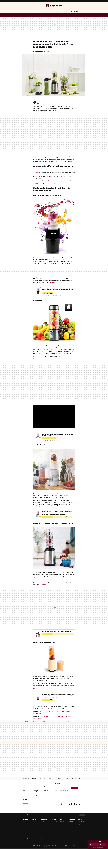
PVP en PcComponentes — (49, 438)
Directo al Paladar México (54, 837)
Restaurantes (47, 794)
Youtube (69, 804)
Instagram (72, 804)
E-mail (48, 51)
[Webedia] (83, 1)
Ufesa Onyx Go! (38, 172)
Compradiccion (72, 824)
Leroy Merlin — (58, 516)
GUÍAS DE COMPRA (56, 11)
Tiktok (79, 804)
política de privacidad (70, 790)
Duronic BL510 (38, 169)
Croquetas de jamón (61, 778)
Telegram (77, 11)
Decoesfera (71, 823)
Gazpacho (40, 778)
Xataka (24, 821)
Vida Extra (34, 823)
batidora (45, 721)
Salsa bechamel (77, 778)
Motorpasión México (62, 837)
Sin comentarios (38, 51)
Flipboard (46, 51)
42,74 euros (43, 584)
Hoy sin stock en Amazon (61, 438)
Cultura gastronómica (47, 791)
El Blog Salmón (81, 821)
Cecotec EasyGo (39, 176)
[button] (40, 102)
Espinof (42, 823)
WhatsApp (62, 804)
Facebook (74, 11)
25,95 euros (36, 689)
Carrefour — (68, 516)
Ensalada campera (52, 778)
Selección (54, 5)
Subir (82, 815)
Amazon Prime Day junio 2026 (27, 798)
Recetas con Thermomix (25, 787)
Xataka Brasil (25, 838)
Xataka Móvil (25, 823)
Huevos (46, 797)
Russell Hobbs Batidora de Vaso (43, 181)
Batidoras (56, 721)
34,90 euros (64, 506)
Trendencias (71, 821)
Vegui (45, 786)
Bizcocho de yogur (69, 778)
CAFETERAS (33, 11)
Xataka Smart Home (25, 827)
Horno (35, 797)
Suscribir (75, 787)
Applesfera (25, 824)
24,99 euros (51, 282)
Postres (35, 786)
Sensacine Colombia (43, 839)
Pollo (24, 794)
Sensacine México (44, 836)
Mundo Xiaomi (25, 829)
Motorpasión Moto (63, 823)
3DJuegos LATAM (35, 836)
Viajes (24, 790)
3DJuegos (34, 821)
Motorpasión (62, 821)
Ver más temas (26, 803)
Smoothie (50, 721)
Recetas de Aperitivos (36, 791)
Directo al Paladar (54, 821)
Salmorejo (45, 778)
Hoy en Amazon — (48, 293)
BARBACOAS (66, 11)
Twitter (72, 11)
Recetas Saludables (36, 795)
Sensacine (43, 821)
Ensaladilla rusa (34, 778)
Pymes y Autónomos (80, 824)
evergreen (62, 721)
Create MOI (37, 183)
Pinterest (74, 804)
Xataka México (25, 836)
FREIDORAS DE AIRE (44, 11)
